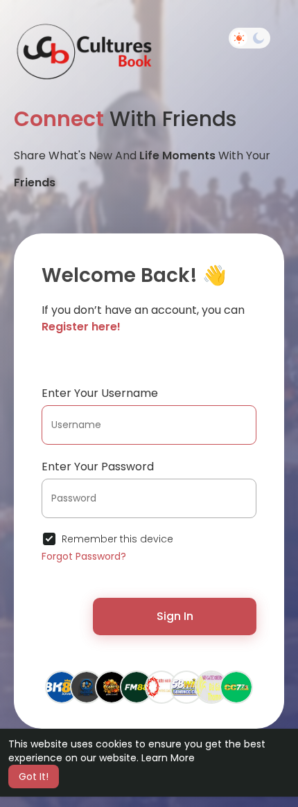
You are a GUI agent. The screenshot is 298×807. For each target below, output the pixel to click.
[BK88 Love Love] (61, 686)
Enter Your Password (98, 467)
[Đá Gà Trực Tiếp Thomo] (211, 686)
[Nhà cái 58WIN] (186, 686)
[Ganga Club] (86, 686)
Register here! (81, 327)
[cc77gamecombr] (236, 686)
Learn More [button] (168, 758)
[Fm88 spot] (136, 686)
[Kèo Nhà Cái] (161, 686)
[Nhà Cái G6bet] (111, 686)
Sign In (175, 616)
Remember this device (117, 539)
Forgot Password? (84, 556)
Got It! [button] (34, 776)
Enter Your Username (100, 393)
